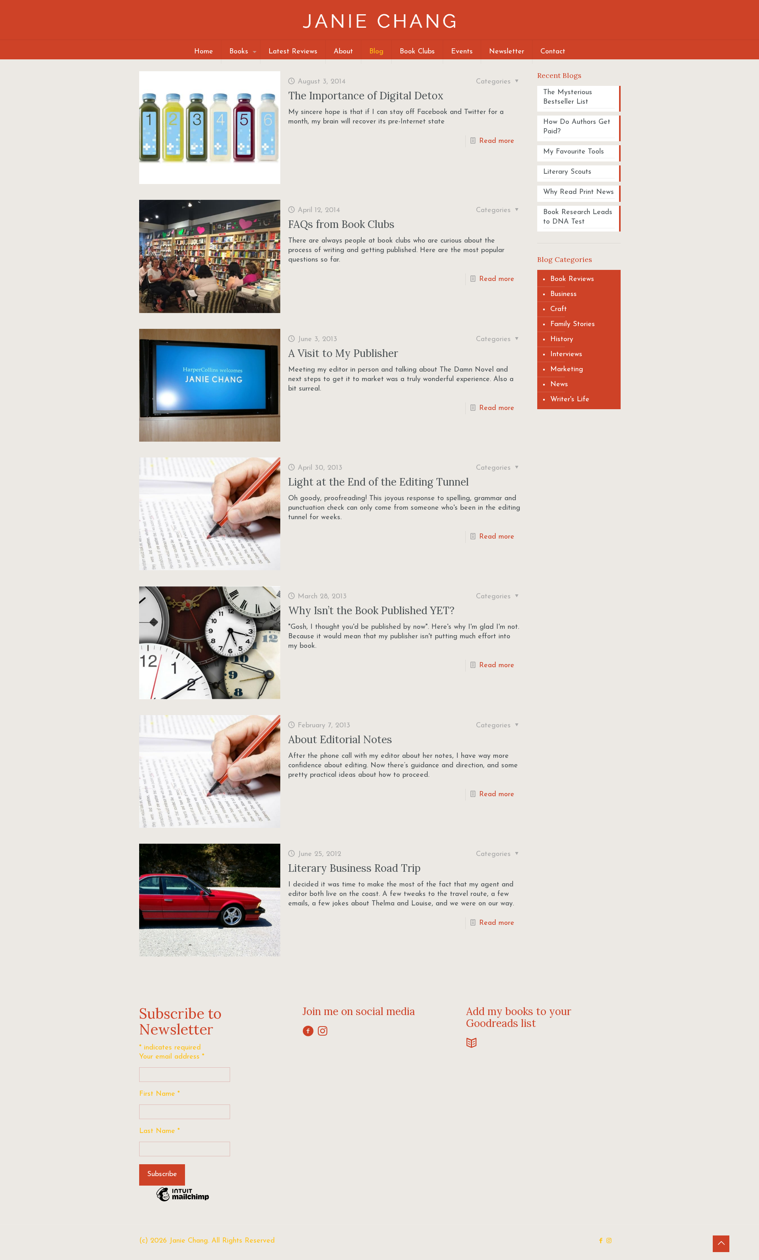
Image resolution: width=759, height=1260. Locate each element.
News (559, 384)
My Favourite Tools (573, 152)
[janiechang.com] (379, 20)
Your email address (171, 1057)
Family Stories (572, 324)
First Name (159, 1094)
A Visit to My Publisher (343, 353)
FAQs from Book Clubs (341, 224)
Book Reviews (572, 279)
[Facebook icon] (601, 1241)
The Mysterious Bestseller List (567, 97)
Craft (558, 309)
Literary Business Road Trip (354, 868)
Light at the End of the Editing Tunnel (378, 481)
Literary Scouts (567, 172)
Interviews (566, 354)
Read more (496, 141)
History (561, 339)
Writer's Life (569, 399)
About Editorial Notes (340, 739)
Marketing (566, 369)
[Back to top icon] (721, 1243)
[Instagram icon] (609, 1241)
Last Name (159, 1131)
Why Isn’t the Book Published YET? (371, 610)
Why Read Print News (578, 192)
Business (563, 294)
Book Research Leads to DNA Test (577, 217)
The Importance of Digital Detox (366, 95)
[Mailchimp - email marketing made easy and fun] (182, 1201)
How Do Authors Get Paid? (576, 127)
